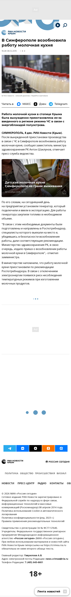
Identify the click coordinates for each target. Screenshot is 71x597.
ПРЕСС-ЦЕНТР (26, 484)
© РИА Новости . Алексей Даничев (16, 96)
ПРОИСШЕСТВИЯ (45, 473)
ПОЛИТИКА (11, 473)
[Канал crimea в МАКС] (61, 448)
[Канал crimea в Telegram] (9, 448)
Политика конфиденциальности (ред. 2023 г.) (28, 518)
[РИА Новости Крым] (13, 32)
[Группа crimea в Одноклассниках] (48, 448)
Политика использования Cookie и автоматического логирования (32, 512)
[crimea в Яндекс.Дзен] (35, 448)
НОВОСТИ (8, 484)
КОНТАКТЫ (57, 484)
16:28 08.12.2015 (9, 51)
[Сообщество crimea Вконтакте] (22, 448)
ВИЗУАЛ (61, 473)
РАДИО (42, 484)
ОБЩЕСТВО (26, 473)
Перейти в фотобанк (39, 96)
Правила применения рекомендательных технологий (33, 521)
